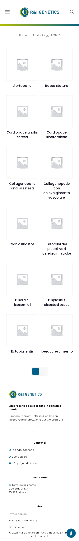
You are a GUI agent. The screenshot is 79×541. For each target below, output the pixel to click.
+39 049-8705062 (22, 450)
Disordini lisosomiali (22, 302)
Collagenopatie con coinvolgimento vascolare (56, 190)
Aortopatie (22, 85)
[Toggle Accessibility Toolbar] (71, 533)
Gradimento (16, 527)
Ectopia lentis (22, 351)
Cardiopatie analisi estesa (22, 134)
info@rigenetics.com (25, 463)
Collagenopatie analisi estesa (22, 186)
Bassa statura (56, 85)
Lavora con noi (18, 514)
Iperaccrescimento (57, 351)
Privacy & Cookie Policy (23, 520)
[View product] (33, 53)
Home (23, 35)
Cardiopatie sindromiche (56, 134)
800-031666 (19, 457)
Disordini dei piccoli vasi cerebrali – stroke (56, 249)
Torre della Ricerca (24, 485)
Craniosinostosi (22, 244)
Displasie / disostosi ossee (57, 302)
